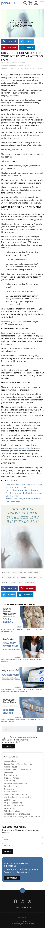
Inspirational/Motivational (15, 783)
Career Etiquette (8, 68)
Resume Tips (9, 808)
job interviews (8, 577)
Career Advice (23, 65)
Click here (5, 321)
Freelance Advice (11, 778)
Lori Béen (7, 63)
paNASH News (10, 800)
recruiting (30, 582)
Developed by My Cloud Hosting (22, 924)
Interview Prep (9, 65)
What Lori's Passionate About (17, 814)
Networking (9, 789)
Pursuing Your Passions (14, 805)
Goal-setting (9, 780)
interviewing (34, 572)
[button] (9, 41)
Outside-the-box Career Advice (30, 68)
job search (22, 577)
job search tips (35, 577)
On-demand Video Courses (16, 794)
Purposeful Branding (13, 803)
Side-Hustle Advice (12, 811)
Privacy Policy (22, 917)
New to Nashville (11, 791)
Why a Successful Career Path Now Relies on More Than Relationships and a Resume (21, 691)
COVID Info (9, 772)
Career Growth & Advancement (17, 769)
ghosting (6, 572)
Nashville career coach (12, 582)
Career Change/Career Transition (18, 764)
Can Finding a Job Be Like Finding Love (22, 490)
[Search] (40, 729)
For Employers (10, 775)
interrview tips (19, 572)
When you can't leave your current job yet (22, 816)
